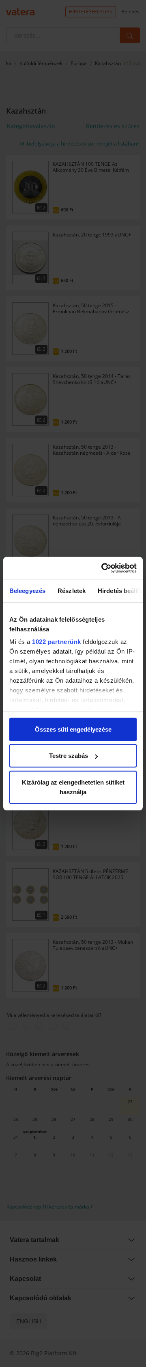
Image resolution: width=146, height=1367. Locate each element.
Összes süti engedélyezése (73, 729)
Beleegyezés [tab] (27, 590)
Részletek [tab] (72, 590)
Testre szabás (68, 755)
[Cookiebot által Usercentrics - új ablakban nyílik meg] (103, 568)
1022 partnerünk (56, 641)
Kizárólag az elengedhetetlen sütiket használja (73, 786)
